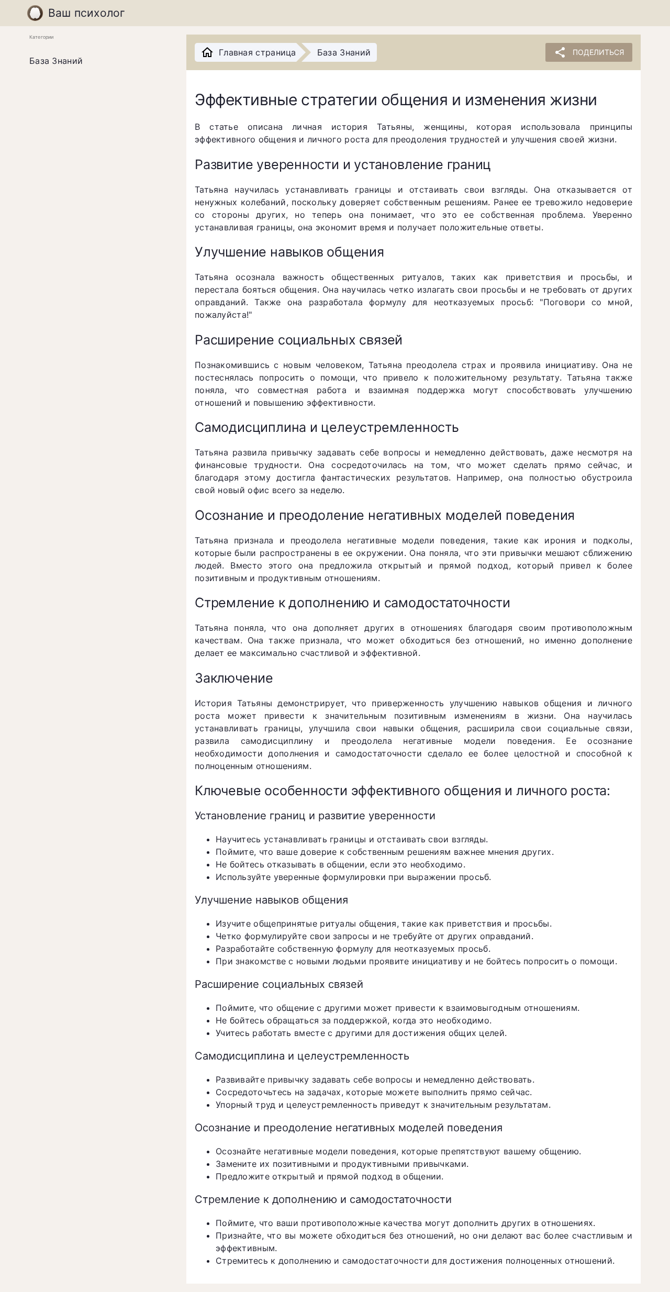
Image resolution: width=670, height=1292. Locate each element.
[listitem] (99, 61)
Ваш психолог (87, 12)
